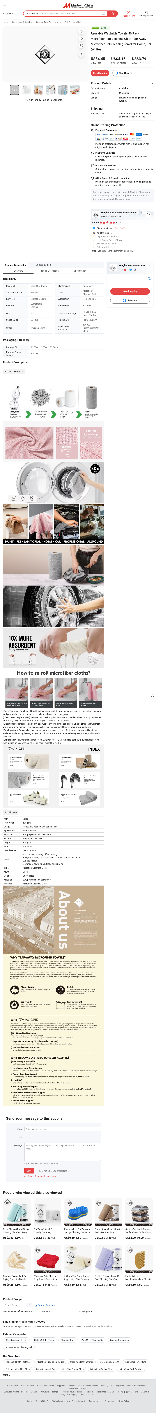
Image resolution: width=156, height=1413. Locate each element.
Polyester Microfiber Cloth (17, 1369)
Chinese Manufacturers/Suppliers (51, 1385)
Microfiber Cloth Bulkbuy (131, 1369)
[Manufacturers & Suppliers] (78, 5)
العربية (111, 1392)
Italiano (80, 1392)
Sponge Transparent (119, 1340)
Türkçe (63, 1394)
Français (55, 1392)
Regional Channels (123, 1385)
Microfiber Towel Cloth (135, 1361)
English (24, 1392)
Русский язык (68, 1392)
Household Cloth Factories (17, 1361)
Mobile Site (73, 1388)
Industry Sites (106, 1385)
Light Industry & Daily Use (21, 22)
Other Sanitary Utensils (16, 1340)
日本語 (129, 1392)
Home (5, 22)
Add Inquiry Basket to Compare (45, 100)
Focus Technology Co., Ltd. (58, 1401)
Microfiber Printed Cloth (73, 1369)
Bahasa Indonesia (88, 1394)
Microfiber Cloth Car (45, 1369)
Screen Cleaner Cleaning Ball (18, 1347)
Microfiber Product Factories (50, 1361)
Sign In (95, 250)
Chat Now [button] (124, 73)
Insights (84, 1388)
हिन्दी (136, 1392)
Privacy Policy (123, 1401)
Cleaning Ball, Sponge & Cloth (69, 22)
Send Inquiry (100, 73)
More (5, 1374)
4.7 (121, 269)
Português (45, 1392)
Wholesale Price (91, 1385)
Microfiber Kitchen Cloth (101, 1369)
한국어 (120, 1392)
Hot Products (12, 1385)
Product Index (140, 1385)
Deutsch (90, 1392)
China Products (27, 1385)
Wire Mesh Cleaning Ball (93, 1340)
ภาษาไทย (145, 1392)
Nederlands (101, 1392)
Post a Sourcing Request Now (40, 1176)
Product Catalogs (46, 1305)
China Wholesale (75, 1385)
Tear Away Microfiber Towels (16, 1311)
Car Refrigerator (85, 1311)
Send (29, 1170)
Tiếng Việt (73, 1394)
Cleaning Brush (68, 1340)
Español (34, 1392)
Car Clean (45, 1311)
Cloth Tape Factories (109, 1361)
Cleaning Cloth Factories (81, 1361)
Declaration (109, 1401)
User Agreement (95, 1401)
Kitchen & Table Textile (45, 22)
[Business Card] (149, 278)
